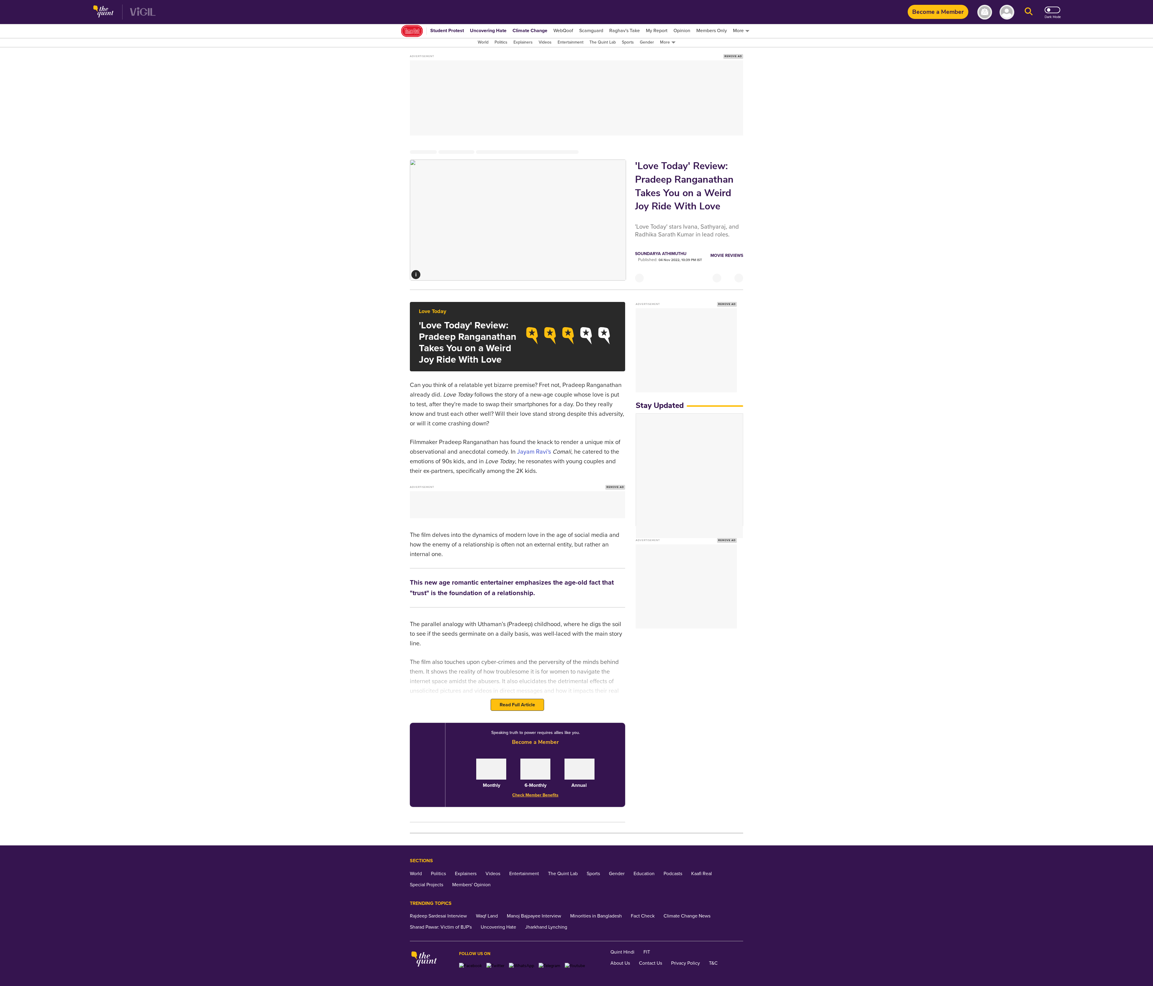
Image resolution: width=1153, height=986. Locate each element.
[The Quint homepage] (103, 12)
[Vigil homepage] (143, 12)
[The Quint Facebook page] (470, 966)
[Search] (1028, 12)
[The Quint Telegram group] (549, 966)
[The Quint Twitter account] (495, 966)
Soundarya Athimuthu (660, 253)
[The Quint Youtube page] (575, 966)
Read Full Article (517, 705)
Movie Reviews (726, 255)
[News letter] (984, 12)
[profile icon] (1007, 12)
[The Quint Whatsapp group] (521, 966)
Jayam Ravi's (534, 451)
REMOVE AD (733, 56)
